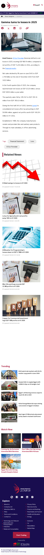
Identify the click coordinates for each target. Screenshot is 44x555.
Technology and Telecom (11, 521)
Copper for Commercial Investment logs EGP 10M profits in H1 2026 (15, 319)
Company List (8, 507)
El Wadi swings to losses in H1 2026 (14, 183)
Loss (32, 141)
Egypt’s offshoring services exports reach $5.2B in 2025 (30, 394)
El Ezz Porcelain (18, 58)
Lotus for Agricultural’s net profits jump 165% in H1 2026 (14, 216)
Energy (29, 516)
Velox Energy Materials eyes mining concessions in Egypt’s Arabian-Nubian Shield (30, 404)
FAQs (5, 512)
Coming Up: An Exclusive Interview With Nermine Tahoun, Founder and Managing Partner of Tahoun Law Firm (10, 450)
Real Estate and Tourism (34, 512)
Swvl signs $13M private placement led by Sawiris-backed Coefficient (30, 415)
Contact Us (7, 516)
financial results (10, 68)
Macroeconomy (32, 507)
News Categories (9, 16)
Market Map (31, 528)
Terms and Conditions (10, 514)
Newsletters (31, 526)
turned (34, 105)
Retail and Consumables (11, 529)
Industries (7, 526)
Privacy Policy (31, 504)
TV (28, 523)
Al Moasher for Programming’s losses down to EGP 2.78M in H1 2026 (15, 251)
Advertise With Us (9, 509)
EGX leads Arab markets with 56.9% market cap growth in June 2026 (30, 372)
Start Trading (21, 535)
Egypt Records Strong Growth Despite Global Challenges (9, 471)
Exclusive (30, 521)
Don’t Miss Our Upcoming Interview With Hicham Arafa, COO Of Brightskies (31, 450)
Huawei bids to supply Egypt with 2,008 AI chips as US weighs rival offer (29, 383)
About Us (7, 504)
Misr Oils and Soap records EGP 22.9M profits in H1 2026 (13, 285)
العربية (37, 5)
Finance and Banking (33, 509)
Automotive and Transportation (8, 523)
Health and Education (33, 514)
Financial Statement (17, 141)
